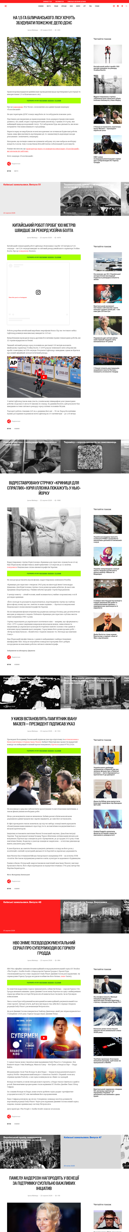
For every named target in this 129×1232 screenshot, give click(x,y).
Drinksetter (47, 1)
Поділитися (16, 163)
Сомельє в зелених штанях (77, 1)
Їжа (90, 6)
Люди (56, 6)
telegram (57, 100)
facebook (51, 100)
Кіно (71, 6)
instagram (43, 100)
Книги (78, 6)
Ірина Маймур (33, 30)
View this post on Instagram (18, 297)
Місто (49, 6)
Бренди (63, 6)
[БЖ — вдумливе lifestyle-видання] (14, 6)
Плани (97, 6)
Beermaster (60, 1)
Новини (40, 6)
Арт (84, 6)
